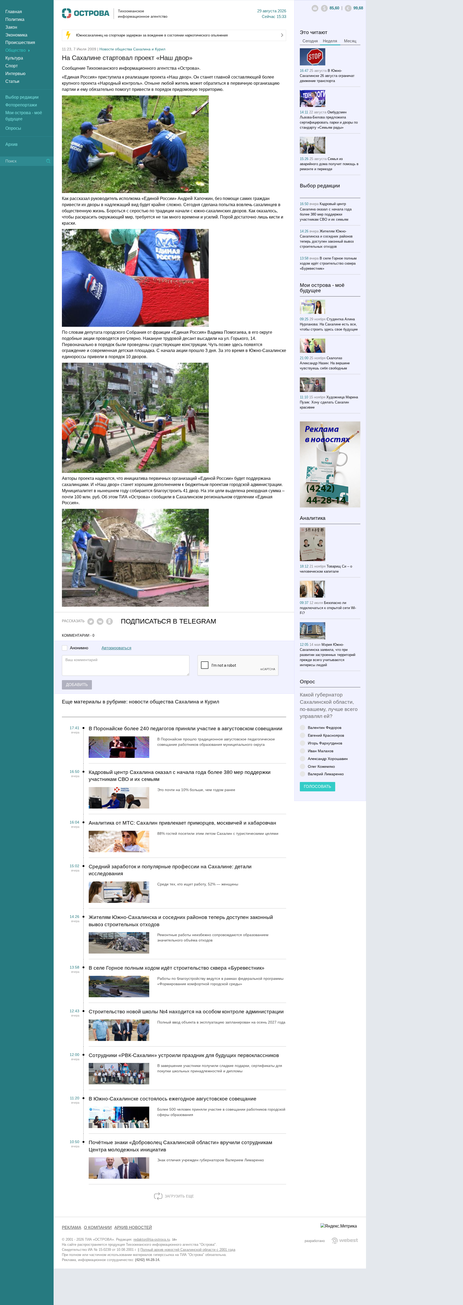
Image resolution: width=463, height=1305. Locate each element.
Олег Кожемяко (321, 766)
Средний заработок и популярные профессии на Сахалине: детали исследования (170, 870)
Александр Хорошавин (328, 759)
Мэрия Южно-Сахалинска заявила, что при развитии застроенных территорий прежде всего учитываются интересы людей (327, 655)
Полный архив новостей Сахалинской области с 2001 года (187, 1250)
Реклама (71, 1227)
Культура (14, 58)
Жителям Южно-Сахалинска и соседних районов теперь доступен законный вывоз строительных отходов (181, 920)
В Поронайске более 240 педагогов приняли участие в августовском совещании (185, 728)
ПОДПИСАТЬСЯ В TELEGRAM (168, 621)
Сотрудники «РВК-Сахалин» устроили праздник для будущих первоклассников (184, 1055)
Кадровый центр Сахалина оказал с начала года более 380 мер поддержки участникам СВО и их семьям (180, 775)
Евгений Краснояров (326, 735)
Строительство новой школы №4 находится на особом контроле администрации (186, 1011)
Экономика (16, 35)
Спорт (11, 66)
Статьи (12, 81)
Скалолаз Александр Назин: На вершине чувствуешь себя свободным (325, 363)
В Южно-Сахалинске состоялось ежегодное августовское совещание (172, 1099)
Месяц (350, 41)
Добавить (77, 685)
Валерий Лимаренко (326, 774)
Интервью (15, 73)
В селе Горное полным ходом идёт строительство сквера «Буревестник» (176, 968)
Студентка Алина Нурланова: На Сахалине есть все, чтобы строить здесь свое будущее (329, 324)
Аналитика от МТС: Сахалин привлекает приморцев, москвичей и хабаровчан (182, 823)
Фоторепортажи (21, 105)
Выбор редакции (22, 97)
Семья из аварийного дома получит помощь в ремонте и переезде (329, 164)
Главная (13, 11)
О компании (98, 1227)
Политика (14, 19)
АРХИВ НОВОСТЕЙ (133, 1227)
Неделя (330, 41)
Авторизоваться (116, 648)
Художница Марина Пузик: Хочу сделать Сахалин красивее (329, 402)
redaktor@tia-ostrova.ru (151, 1239)
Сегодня (310, 41)
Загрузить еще (179, 1196)
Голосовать (317, 786)
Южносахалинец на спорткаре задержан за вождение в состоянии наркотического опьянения (152, 35)
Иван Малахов (320, 751)
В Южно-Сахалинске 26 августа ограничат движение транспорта (327, 76)
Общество (15, 50)
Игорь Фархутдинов (325, 743)
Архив (11, 144)
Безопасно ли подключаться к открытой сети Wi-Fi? (328, 608)
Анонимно (79, 648)
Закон (11, 27)
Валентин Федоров (324, 727)
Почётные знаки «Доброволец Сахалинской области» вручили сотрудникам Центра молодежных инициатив (180, 1146)
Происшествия (20, 42)
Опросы (13, 128)
